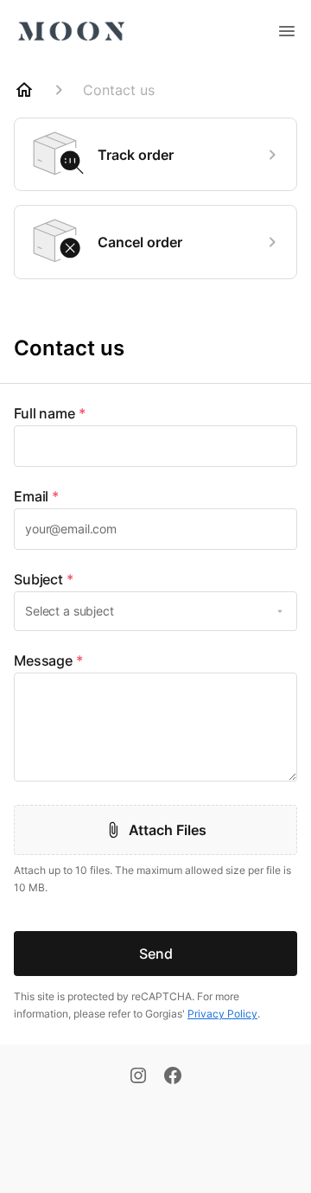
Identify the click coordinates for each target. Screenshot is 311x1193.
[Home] (24, 90)
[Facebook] (172, 1077)
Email (36, 496)
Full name (50, 413)
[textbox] (155, 446)
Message (48, 660)
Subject (43, 579)
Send (156, 953)
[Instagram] (138, 1077)
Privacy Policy (222, 1013)
